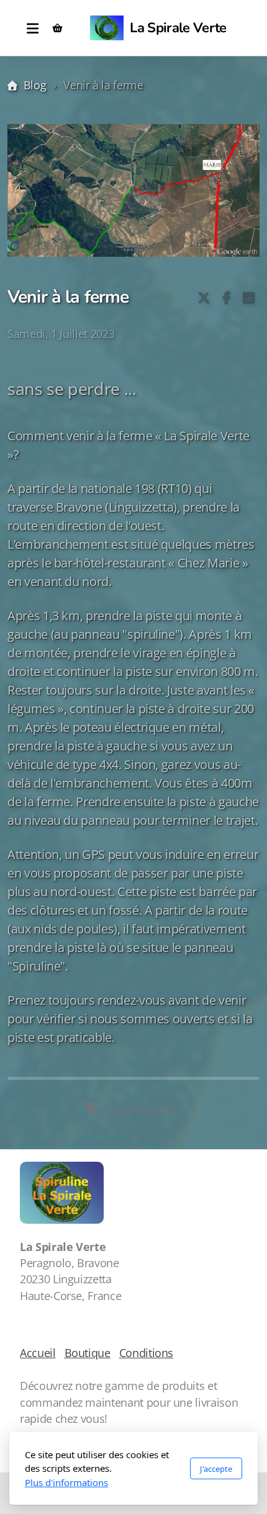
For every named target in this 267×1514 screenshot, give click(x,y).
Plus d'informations (66, 1482)
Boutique (88, 1352)
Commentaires (141, 1109)
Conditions (146, 1352)
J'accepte (216, 1468)
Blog (35, 85)
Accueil (38, 1352)
